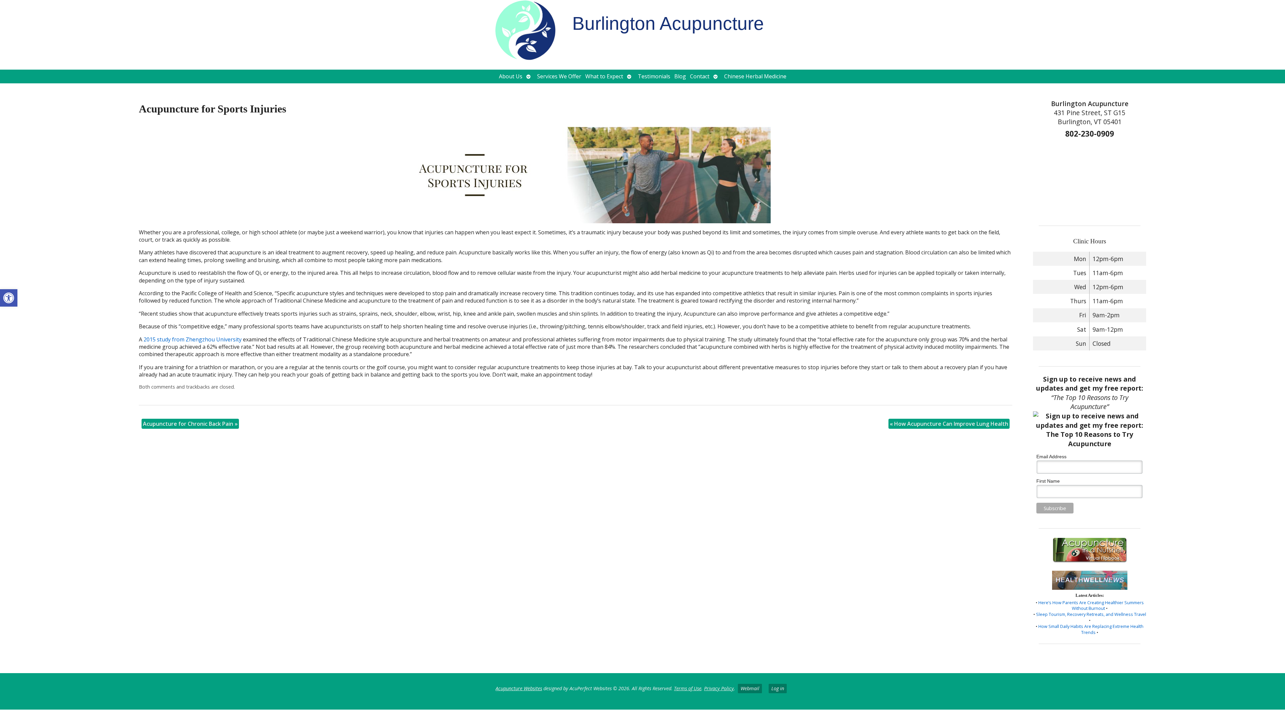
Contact (699, 76)
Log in (777, 688)
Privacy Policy (719, 688)
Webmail (750, 688)
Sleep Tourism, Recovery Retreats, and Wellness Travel (1091, 614)
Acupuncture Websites (519, 688)
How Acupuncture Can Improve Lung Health (949, 423)
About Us (510, 76)
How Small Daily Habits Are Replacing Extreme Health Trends (1090, 629)
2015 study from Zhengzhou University (193, 339)
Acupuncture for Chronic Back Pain (190, 423)
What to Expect (604, 76)
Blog (680, 76)
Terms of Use (687, 688)
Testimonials (654, 76)
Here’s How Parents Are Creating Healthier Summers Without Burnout (1091, 605)
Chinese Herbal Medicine (755, 76)
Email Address (1051, 456)
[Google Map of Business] (1089, 179)
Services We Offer (559, 76)
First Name (1048, 481)
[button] (8, 298)
